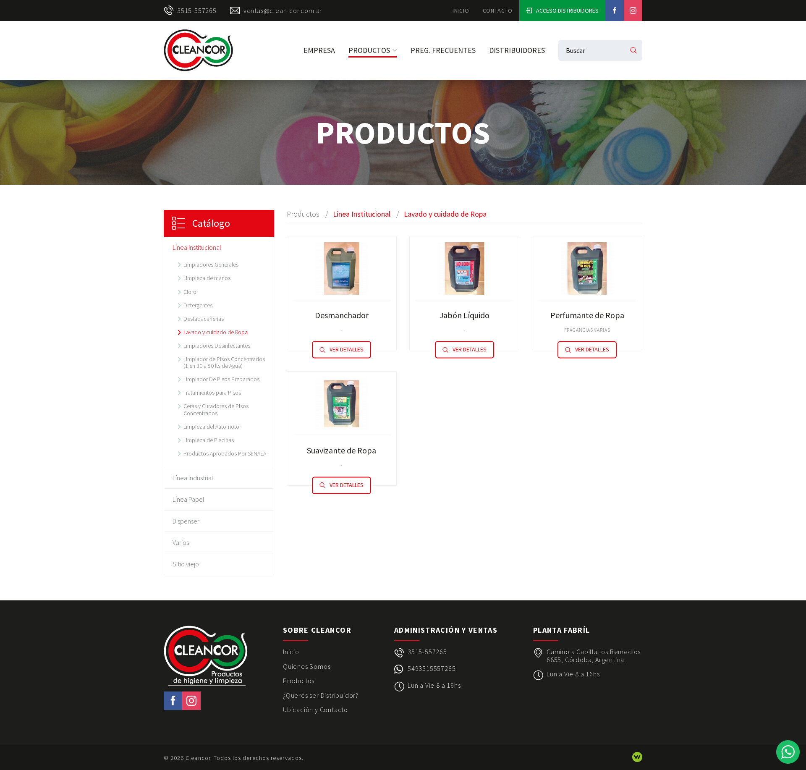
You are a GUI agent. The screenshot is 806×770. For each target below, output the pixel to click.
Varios (181, 542)
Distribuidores (517, 50)
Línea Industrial (193, 478)
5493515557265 (431, 669)
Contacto (498, 10)
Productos (369, 50)
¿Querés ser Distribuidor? (321, 695)
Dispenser (186, 521)
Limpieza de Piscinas (208, 440)
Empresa (319, 50)
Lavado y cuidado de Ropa (215, 332)
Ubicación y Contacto (315, 709)
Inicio (461, 10)
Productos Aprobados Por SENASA (224, 453)
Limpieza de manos (206, 278)
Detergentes (197, 305)
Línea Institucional (197, 247)
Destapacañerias (203, 318)
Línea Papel (188, 499)
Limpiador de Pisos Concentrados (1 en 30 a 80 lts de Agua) (224, 362)
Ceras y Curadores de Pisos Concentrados (216, 409)
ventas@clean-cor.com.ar (282, 10)
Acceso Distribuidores (567, 10)
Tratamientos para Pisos (212, 392)
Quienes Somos (306, 666)
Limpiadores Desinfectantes (216, 345)
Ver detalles (347, 350)
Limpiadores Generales (210, 264)
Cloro (189, 292)
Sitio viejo (186, 564)
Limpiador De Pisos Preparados (221, 379)
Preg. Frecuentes (443, 50)
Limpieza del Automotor (212, 426)
